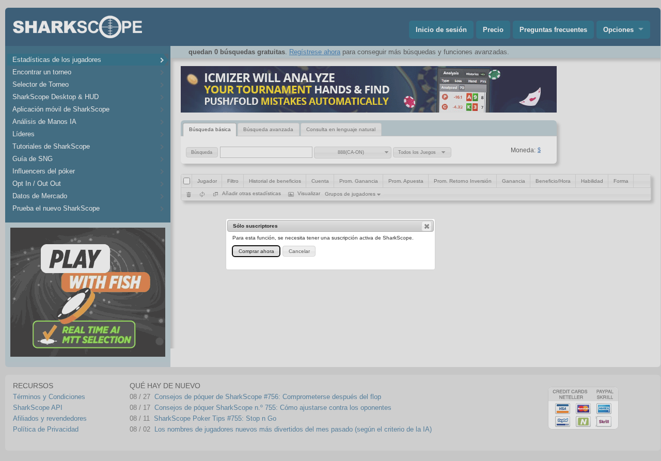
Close (426, 226)
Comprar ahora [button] (256, 251)
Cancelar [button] (299, 251)
